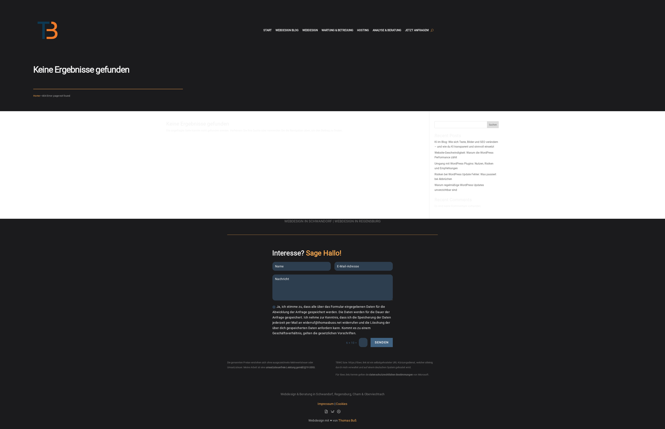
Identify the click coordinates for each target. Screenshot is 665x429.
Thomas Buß (347, 420)
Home (36, 95)
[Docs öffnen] (326, 412)
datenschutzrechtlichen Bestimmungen (391, 374)
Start (267, 30)
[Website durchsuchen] (432, 30)
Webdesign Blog (287, 30)
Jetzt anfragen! (417, 30)
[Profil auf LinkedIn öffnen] (339, 412)
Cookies (341, 404)
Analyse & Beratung (387, 30)
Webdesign (310, 30)
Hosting (363, 30)
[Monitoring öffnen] (332, 412)
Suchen (493, 124)
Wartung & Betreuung (337, 30)
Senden (382, 342)
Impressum (326, 404)
